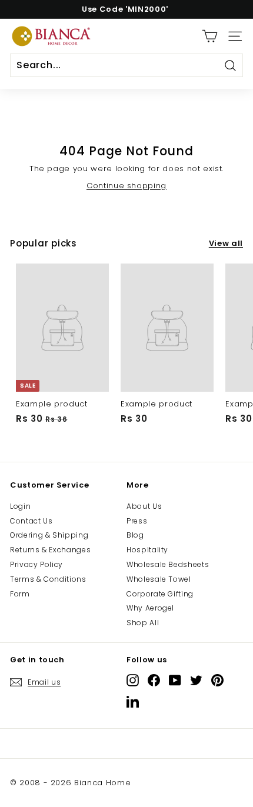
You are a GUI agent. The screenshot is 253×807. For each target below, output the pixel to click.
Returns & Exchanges (50, 550)
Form (20, 594)
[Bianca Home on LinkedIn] (132, 701)
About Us (144, 506)
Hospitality (147, 550)
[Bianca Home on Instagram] (132, 680)
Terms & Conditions (48, 579)
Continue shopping (126, 185)
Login (20, 506)
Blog (135, 535)
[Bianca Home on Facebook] (154, 680)
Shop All (142, 623)
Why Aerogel (150, 608)
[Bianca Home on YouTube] (175, 680)
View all (226, 243)
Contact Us (31, 521)
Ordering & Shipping (49, 535)
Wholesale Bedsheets (167, 564)
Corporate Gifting (160, 594)
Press (136, 521)
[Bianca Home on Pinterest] (217, 680)
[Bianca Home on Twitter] (196, 680)
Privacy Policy (36, 564)
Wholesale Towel (158, 579)
